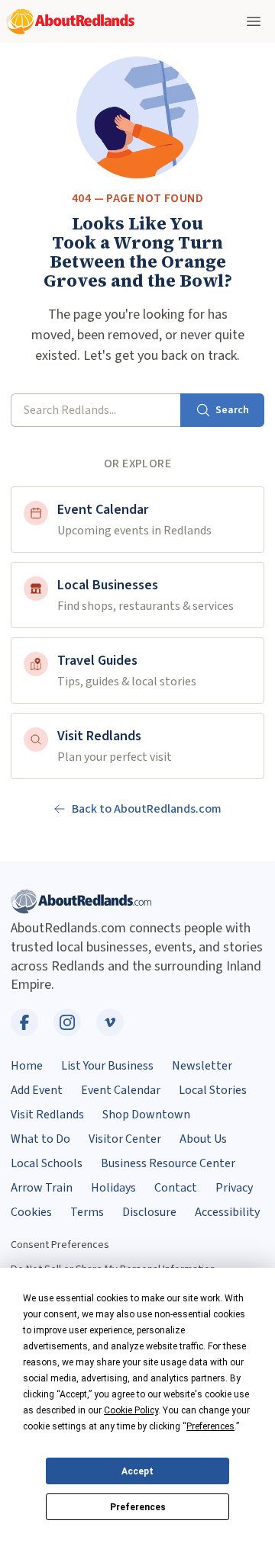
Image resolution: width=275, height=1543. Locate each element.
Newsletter (202, 1065)
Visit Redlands (47, 1114)
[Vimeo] (110, 1022)
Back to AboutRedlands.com (147, 808)
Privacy (234, 1187)
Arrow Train (42, 1187)
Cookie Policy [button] (131, 1410)
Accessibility (227, 1212)
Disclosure (149, 1212)
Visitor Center (125, 1139)
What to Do (40, 1139)
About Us (203, 1139)
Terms (87, 1212)
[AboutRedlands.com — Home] (70, 21)
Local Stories (213, 1090)
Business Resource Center (168, 1163)
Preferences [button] (210, 1426)
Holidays (113, 1187)
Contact (175, 1187)
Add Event (37, 1090)
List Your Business (107, 1065)
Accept (137, 1471)
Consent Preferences (60, 1245)
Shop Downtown (146, 1114)
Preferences (138, 1507)
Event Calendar (120, 1090)
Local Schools (46, 1163)
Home (27, 1065)
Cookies (31, 1212)
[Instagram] (67, 1022)
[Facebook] (24, 1022)
